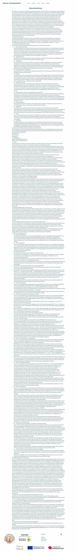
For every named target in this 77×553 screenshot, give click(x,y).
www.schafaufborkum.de (22, 140)
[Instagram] (61, 534)
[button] (33, 3)
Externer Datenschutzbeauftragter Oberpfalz (34, 527)
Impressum (43, 540)
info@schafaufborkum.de (21, 139)
